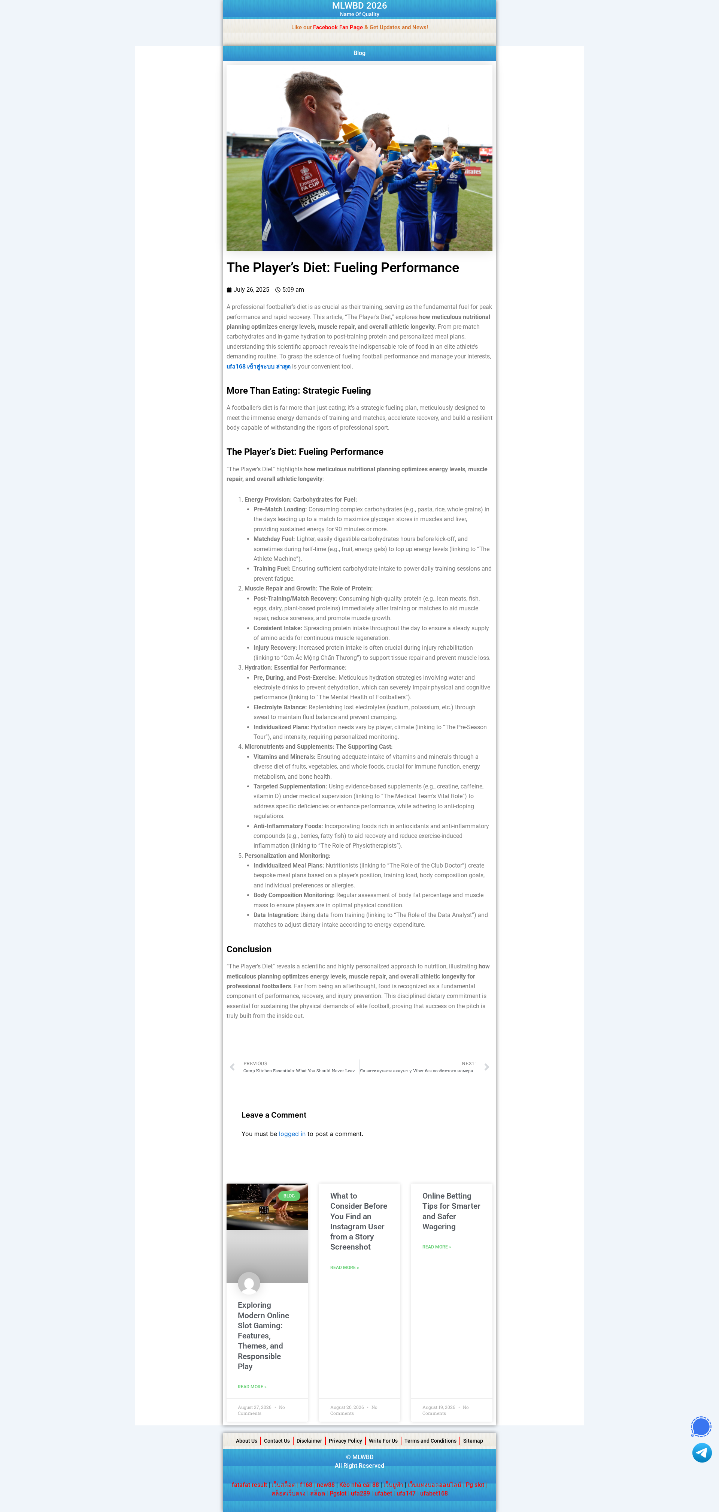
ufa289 (360, 1493)
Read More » (252, 1386)
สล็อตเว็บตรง (288, 1493)
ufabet (383, 1493)
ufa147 (406, 1493)
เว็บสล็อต (283, 1484)
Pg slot (475, 1484)
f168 (306, 1484)
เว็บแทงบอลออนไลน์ (434, 1484)
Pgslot (338, 1493)
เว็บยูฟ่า (393, 1484)
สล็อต (317, 1493)
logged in (292, 1133)
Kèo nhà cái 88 (359, 1484)
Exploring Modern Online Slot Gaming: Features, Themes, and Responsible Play (263, 1336)
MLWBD (362, 1457)
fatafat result (249, 1484)
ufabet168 (434, 1493)
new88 (326, 1484)
